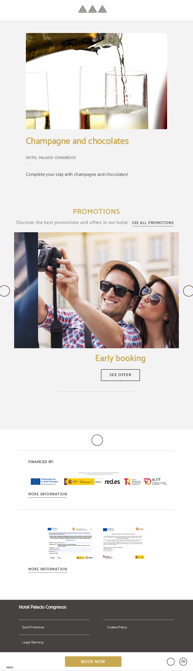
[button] (10, 662)
